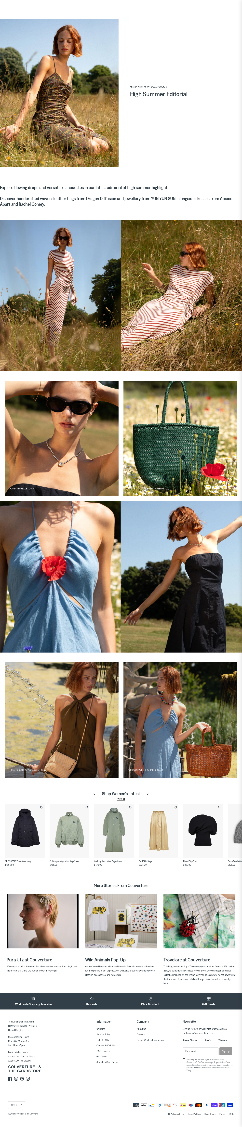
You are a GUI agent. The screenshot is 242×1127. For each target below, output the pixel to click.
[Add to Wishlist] (42, 807)
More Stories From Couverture (121, 885)
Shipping (100, 1028)
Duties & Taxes (210, 1114)
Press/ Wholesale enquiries (150, 1039)
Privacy (222, 1114)
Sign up (225, 1051)
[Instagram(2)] (28, 1079)
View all (121, 798)
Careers (141, 1034)
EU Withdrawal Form (176, 1114)
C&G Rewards (103, 1050)
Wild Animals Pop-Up (105, 959)
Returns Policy (103, 1034)
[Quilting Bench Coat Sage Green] (114, 831)
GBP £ (14, 1104)
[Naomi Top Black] (203, 831)
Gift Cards (101, 1056)
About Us (141, 1028)
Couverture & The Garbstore (26, 1114)
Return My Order (194, 1114)
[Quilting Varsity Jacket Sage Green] (69, 831)
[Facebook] (10, 1079)
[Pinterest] (22, 1079)
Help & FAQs (102, 1039)
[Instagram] (16, 1079)
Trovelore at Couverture (186, 959)
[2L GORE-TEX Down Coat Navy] (25, 831)
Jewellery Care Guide (107, 1062)
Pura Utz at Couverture (29, 959)
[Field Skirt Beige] (158, 831)
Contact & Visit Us (105, 1045)
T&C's (231, 1114)
